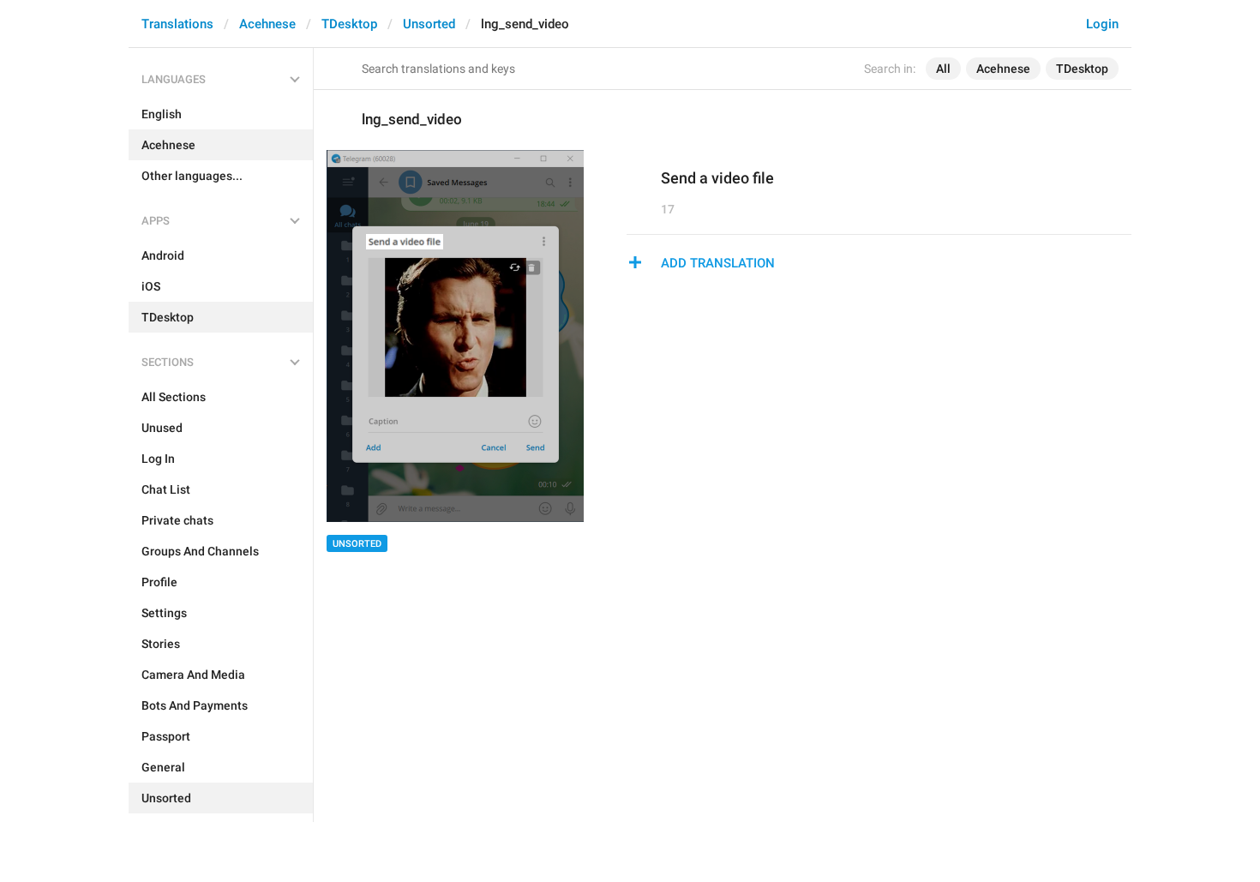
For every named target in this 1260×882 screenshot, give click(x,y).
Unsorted (429, 24)
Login (1102, 24)
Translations (177, 24)
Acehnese (267, 24)
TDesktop (349, 24)
